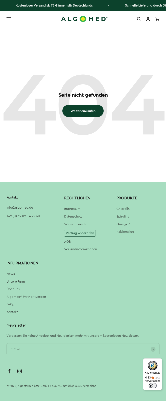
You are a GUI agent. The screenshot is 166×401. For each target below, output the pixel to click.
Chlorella (123, 208)
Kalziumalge (125, 231)
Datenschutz (73, 216)
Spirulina (122, 216)
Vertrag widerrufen (80, 233)
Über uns (13, 289)
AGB (67, 241)
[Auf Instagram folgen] (19, 371)
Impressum (72, 208)
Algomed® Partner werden (26, 296)
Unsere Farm (15, 281)
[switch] (153, 385)
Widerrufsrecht (75, 224)
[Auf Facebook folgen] (9, 371)
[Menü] (159, 360)
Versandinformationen (80, 249)
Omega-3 (123, 224)
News (10, 273)
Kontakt (12, 312)
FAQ (9, 304)
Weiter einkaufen (83, 111)
